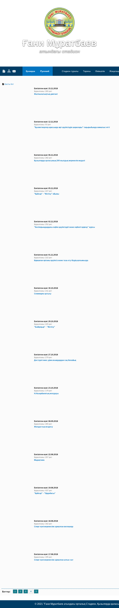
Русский (44, 71)
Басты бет (9, 84)
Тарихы (87, 71)
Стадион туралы (70, 71)
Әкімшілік (100, 71)
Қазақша (30, 71)
